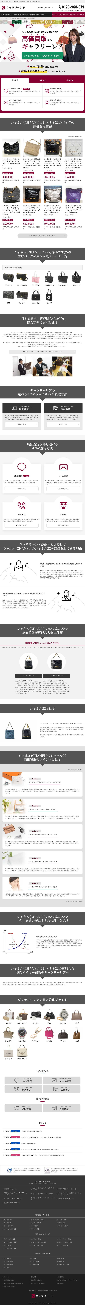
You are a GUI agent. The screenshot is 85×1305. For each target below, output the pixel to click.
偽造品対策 (40, 15)
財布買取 (34, 1258)
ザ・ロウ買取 (35, 1229)
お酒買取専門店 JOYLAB (12, 1203)
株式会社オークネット (11, 1189)
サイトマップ (8, 1277)
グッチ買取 (7, 1223)
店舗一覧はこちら (63, 525)
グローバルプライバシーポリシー (68, 1280)
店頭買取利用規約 (9, 1286)
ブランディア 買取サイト (66, 1199)
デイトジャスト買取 (37, 1245)
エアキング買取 (36, 1239)
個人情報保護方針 (36, 1280)
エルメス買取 (8, 1219)
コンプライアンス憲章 (38, 1283)
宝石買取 (7, 1267)
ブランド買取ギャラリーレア (8, 18)
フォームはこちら (63, 488)
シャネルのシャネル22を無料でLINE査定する (42, 56)
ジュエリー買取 (9, 1261)
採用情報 (61, 1277)
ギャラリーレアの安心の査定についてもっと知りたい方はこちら (42, 351)
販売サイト (49, 7)
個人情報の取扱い (9, 1280)
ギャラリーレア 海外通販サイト (14, 1199)
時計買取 (61, 1258)
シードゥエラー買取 (10, 1242)
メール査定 (80, 15)
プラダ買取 (61, 1223)
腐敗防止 (61, 1283)
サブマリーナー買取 (64, 1239)
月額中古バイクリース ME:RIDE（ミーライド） (15, 1194)
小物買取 (61, 1261)
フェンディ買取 (9, 1226)
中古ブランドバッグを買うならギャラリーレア (42, 1189)
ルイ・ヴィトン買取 (37, 1219)
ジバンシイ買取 (63, 1226)
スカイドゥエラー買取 (65, 1242)
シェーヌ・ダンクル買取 (38, 1242)
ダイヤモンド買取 (63, 1264)
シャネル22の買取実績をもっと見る (42, 235)
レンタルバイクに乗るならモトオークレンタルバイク (70, 1194)
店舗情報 (32, 15)
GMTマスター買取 (9, 1239)
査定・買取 (17, 15)
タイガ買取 (7, 1245)
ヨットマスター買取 (10, 1248)
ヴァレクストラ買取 (10, 1229)
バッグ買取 (7, 1258)
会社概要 (33, 1277)
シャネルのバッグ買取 (21, 18)
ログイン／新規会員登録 (60, 15)
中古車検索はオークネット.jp (67, 1189)
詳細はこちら (22, 424)
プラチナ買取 (35, 1264)
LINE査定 (72, 15)
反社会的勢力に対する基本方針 (13, 1283)
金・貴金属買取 (9, 1264)
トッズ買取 (34, 1226)
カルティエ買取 (36, 1223)
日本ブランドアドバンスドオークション (42, 1198)
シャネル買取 (62, 1219)
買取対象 (25, 15)
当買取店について (7, 15)
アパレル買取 (35, 1261)
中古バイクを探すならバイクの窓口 (42, 1194)
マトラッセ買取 (63, 1245)
